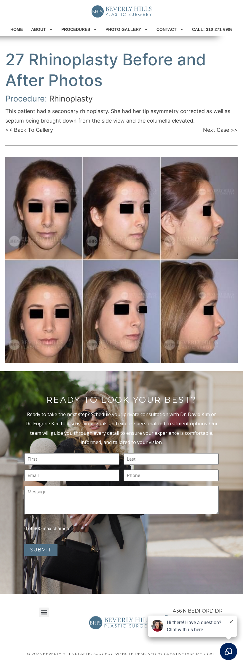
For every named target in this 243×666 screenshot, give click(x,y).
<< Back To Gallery (29, 130)
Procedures (75, 29)
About (38, 29)
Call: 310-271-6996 (212, 29)
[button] (44, 612)
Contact (166, 29)
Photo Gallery (123, 29)
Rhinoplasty (71, 99)
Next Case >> (220, 130)
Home (16, 29)
